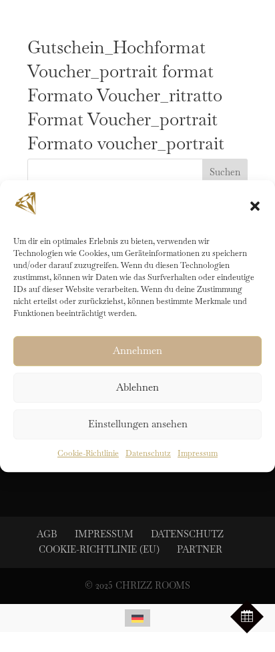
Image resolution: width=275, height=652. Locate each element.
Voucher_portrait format (120, 71)
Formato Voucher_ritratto (124, 95)
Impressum (198, 453)
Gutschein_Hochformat (116, 47)
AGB (47, 534)
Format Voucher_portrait (122, 119)
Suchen (225, 172)
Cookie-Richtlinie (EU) (99, 549)
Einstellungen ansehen (138, 424)
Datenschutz (148, 453)
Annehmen (137, 351)
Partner (199, 549)
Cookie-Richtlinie (88, 453)
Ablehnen (137, 387)
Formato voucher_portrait (125, 143)
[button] (255, 206)
